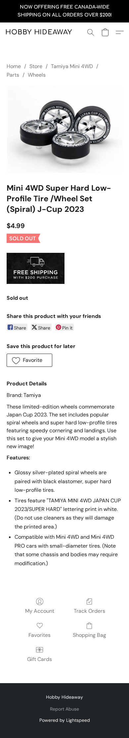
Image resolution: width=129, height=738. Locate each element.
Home (14, 66)
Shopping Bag (89, 635)
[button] (38, 32)
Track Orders (89, 610)
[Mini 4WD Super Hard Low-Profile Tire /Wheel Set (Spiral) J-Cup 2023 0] (64, 129)
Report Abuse (64, 709)
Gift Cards (39, 659)
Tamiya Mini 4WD (72, 66)
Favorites (39, 635)
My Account (39, 610)
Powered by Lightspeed (64, 720)
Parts (13, 74)
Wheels (37, 74)
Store (35, 66)
